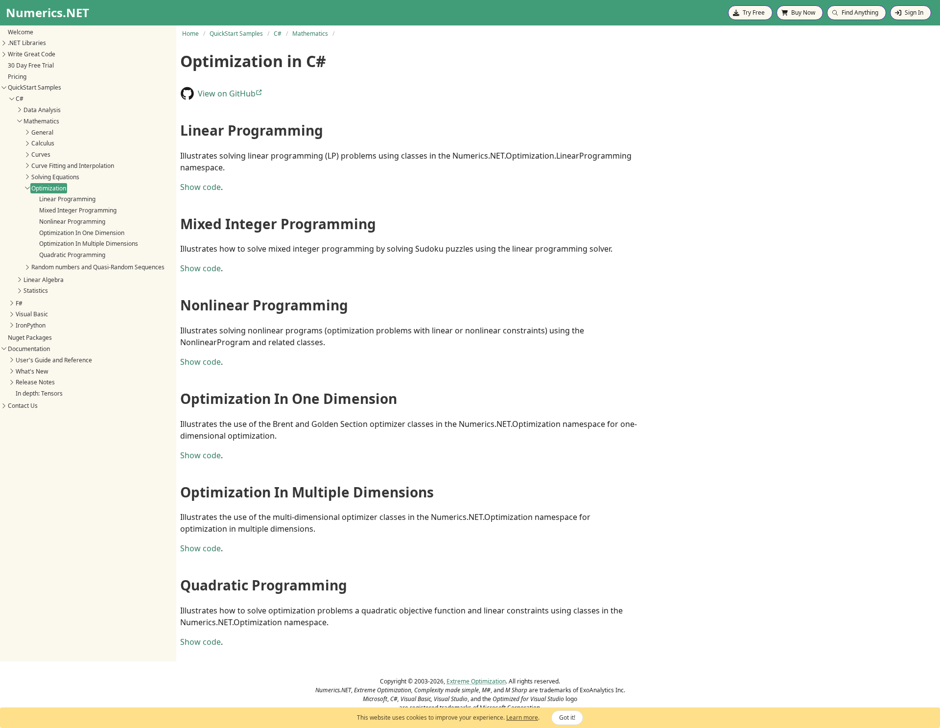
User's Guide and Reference (54, 360)
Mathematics (41, 121)
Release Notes (35, 382)
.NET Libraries (27, 43)
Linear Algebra (44, 279)
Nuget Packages (30, 337)
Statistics (36, 290)
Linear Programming (67, 199)
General (42, 132)
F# (19, 303)
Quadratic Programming (72, 255)
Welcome (20, 31)
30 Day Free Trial (31, 65)
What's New (32, 371)
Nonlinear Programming (72, 221)
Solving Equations (55, 177)
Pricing (17, 76)
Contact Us (23, 405)
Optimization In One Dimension (81, 232)
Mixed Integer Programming (78, 210)
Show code (200, 187)
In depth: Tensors (39, 393)
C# (20, 98)
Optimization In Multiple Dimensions (88, 243)
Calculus (42, 143)
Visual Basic (32, 314)
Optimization (48, 188)
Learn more (522, 717)
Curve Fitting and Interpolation (72, 166)
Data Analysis (42, 110)
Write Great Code (31, 54)
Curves (40, 154)
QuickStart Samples (34, 87)
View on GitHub (227, 93)
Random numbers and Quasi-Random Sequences (97, 267)
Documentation (29, 349)
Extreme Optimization (476, 681)
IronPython (31, 325)
